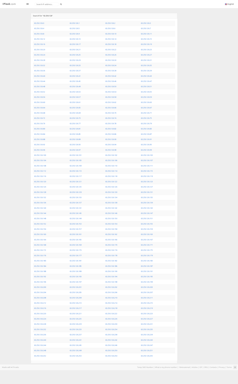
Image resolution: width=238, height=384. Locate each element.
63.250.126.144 (40, 213)
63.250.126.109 (76, 165)
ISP (201, 367)
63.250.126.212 (40, 303)
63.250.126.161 (76, 234)
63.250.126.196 (40, 282)
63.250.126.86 (110, 134)
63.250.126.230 (111, 324)
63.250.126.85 (75, 134)
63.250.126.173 (76, 250)
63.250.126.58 (110, 97)
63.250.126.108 (40, 165)
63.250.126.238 (111, 334)
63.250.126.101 (76, 155)
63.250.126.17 (75, 44)
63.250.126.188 (40, 271)
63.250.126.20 (39, 49)
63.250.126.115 (147, 171)
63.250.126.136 (40, 202)
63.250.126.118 (111, 176)
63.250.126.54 (110, 92)
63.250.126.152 (40, 224)
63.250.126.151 (147, 218)
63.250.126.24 (39, 55)
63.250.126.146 (111, 213)
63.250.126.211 (147, 297)
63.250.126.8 (39, 33)
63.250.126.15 (146, 39)
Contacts (213, 367)
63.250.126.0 (39, 23)
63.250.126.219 (147, 308)
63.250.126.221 (76, 313)
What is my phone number (166, 367)
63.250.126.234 (111, 329)
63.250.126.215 (147, 303)
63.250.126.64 (39, 107)
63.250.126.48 (39, 86)
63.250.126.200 (40, 287)
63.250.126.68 (39, 113)
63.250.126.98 (110, 150)
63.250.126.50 (110, 86)
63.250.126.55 (146, 92)
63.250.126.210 (111, 297)
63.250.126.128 (40, 192)
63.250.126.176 (40, 255)
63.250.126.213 (76, 303)
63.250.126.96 (39, 150)
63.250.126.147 (147, 213)
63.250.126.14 (110, 39)
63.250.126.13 (75, 39)
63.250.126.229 (76, 324)
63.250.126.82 (110, 128)
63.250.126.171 (147, 245)
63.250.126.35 (146, 65)
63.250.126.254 (111, 356)
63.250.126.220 (40, 313)
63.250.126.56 (39, 97)
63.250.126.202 (111, 287)
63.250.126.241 (76, 340)
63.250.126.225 (76, 319)
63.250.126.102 (111, 155)
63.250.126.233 (76, 329)
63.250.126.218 (111, 308)
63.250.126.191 (147, 271)
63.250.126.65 (75, 107)
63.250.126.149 (76, 218)
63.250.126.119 (147, 176)
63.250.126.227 (147, 319)
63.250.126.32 (39, 65)
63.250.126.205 (76, 292)
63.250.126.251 (147, 350)
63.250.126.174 (111, 250)
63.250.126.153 (76, 224)
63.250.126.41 (75, 76)
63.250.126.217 (76, 308)
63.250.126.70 (110, 113)
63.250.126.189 (76, 271)
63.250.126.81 (75, 128)
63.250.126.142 (111, 208)
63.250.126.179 (147, 255)
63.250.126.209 (76, 297)
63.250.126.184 (40, 266)
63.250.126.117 (76, 176)
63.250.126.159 (147, 229)
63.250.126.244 (40, 345)
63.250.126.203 (147, 287)
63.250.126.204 (40, 292)
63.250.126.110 (111, 165)
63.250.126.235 (147, 329)
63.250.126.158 (111, 229)
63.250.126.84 (39, 134)
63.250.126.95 (146, 144)
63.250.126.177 (76, 255)
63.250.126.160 (40, 234)
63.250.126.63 (146, 102)
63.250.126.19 (146, 44)
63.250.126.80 (39, 128)
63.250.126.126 (111, 187)
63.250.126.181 (76, 260)
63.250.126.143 (147, 208)
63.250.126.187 (147, 266)
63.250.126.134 (111, 197)
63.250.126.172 (40, 250)
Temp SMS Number (145, 367)
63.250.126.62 (110, 102)
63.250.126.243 (147, 340)
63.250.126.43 (146, 76)
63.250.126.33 (75, 65)
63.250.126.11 (146, 33)
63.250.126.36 (39, 70)
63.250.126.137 (76, 202)
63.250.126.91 (146, 139)
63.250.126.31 (146, 60)
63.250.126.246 (111, 345)
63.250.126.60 (39, 102)
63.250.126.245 (76, 345)
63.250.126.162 (111, 234)
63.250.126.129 (76, 192)
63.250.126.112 (40, 171)
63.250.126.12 (39, 39)
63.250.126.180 (40, 260)
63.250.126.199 (147, 282)
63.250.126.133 (76, 197)
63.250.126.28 (39, 60)
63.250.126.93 (75, 144)
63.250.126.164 (40, 239)
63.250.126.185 (76, 266)
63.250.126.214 (111, 303)
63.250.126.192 (40, 276)
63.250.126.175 (147, 250)
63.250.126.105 (76, 160)
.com (9, 4)
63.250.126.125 (76, 187)
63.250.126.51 (146, 86)
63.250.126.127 (147, 187)
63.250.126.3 (146, 23)
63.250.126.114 (111, 171)
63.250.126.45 (75, 81)
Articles (195, 367)
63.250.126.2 (110, 23)
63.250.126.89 (75, 139)
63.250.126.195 (147, 276)
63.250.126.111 (147, 165)
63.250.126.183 (147, 260)
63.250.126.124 (40, 187)
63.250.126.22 (110, 49)
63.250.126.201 (76, 287)
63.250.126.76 (39, 123)
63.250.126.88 (39, 139)
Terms (229, 367)
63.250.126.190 (111, 271)
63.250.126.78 (110, 123)
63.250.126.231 (147, 324)
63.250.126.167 (147, 239)
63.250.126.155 (147, 224)
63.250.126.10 (110, 33)
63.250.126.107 (147, 160)
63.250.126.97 (75, 150)
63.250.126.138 (111, 202)
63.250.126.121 (76, 181)
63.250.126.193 (76, 276)
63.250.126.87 (146, 134)
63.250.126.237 (76, 334)
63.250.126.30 (110, 60)
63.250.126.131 (147, 192)
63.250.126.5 (75, 28)
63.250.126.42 (110, 76)
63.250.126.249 (76, 350)
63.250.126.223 (147, 313)
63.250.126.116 (40, 176)
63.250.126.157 (76, 229)
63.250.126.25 (75, 55)
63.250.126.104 (40, 160)
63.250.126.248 (40, 350)
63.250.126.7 (146, 28)
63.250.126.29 (75, 60)
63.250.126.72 (39, 118)
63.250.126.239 (147, 334)
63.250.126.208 (40, 297)
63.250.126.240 (40, 340)
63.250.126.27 (146, 55)
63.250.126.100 (40, 155)
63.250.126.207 (147, 292)
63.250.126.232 (40, 329)
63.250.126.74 (110, 118)
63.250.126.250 (111, 350)
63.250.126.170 (111, 245)
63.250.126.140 (40, 208)
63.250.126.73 (75, 118)
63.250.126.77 (75, 123)
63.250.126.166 (111, 239)
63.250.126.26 (110, 55)
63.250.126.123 (147, 181)
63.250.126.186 (111, 266)
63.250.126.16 (39, 44)
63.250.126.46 (110, 81)
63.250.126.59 (146, 97)
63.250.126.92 (39, 144)
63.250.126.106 (111, 160)
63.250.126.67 (146, 107)
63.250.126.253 (76, 356)
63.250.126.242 (111, 340)
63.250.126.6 (110, 28)
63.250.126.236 (40, 334)
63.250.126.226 (111, 319)
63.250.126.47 (146, 81)
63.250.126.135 (147, 197)
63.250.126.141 (76, 208)
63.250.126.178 (111, 255)
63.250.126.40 (39, 76)
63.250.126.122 (111, 181)
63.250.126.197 (76, 282)
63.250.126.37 (75, 70)
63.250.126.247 (147, 345)
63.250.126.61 (75, 102)
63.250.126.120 (40, 181)
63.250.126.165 (76, 239)
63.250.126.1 (75, 23)
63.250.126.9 (75, 33)
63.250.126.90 (110, 139)
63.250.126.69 (75, 113)
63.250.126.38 (110, 70)
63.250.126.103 (147, 155)
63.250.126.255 (147, 356)
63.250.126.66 (110, 107)
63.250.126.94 (110, 144)
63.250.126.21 (75, 49)
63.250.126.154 (111, 224)
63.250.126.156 (40, 229)
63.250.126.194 (111, 276)
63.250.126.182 (111, 260)
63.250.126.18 (110, 44)
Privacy (222, 367)
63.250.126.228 (40, 324)
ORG (206, 367)
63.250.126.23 (146, 49)
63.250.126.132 (40, 197)
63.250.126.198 (111, 282)
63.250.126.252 (40, 356)
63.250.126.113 (76, 171)
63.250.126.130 (111, 192)
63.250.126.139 (147, 202)
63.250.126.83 (146, 128)
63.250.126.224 (40, 319)
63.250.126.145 (76, 213)
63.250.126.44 (39, 81)
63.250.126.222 (111, 313)
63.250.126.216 (40, 308)
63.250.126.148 (40, 218)
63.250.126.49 (75, 86)
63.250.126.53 (75, 92)
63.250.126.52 (39, 92)
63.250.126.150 (111, 218)
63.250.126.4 (39, 28)
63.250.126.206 (111, 292)
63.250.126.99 (146, 150)
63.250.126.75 (146, 118)
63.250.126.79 (146, 123)
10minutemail (184, 367)
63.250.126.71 (146, 113)
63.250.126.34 (110, 65)
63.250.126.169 (76, 245)
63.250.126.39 (146, 70)
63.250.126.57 (75, 97)
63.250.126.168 (40, 245)
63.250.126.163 (147, 234)
